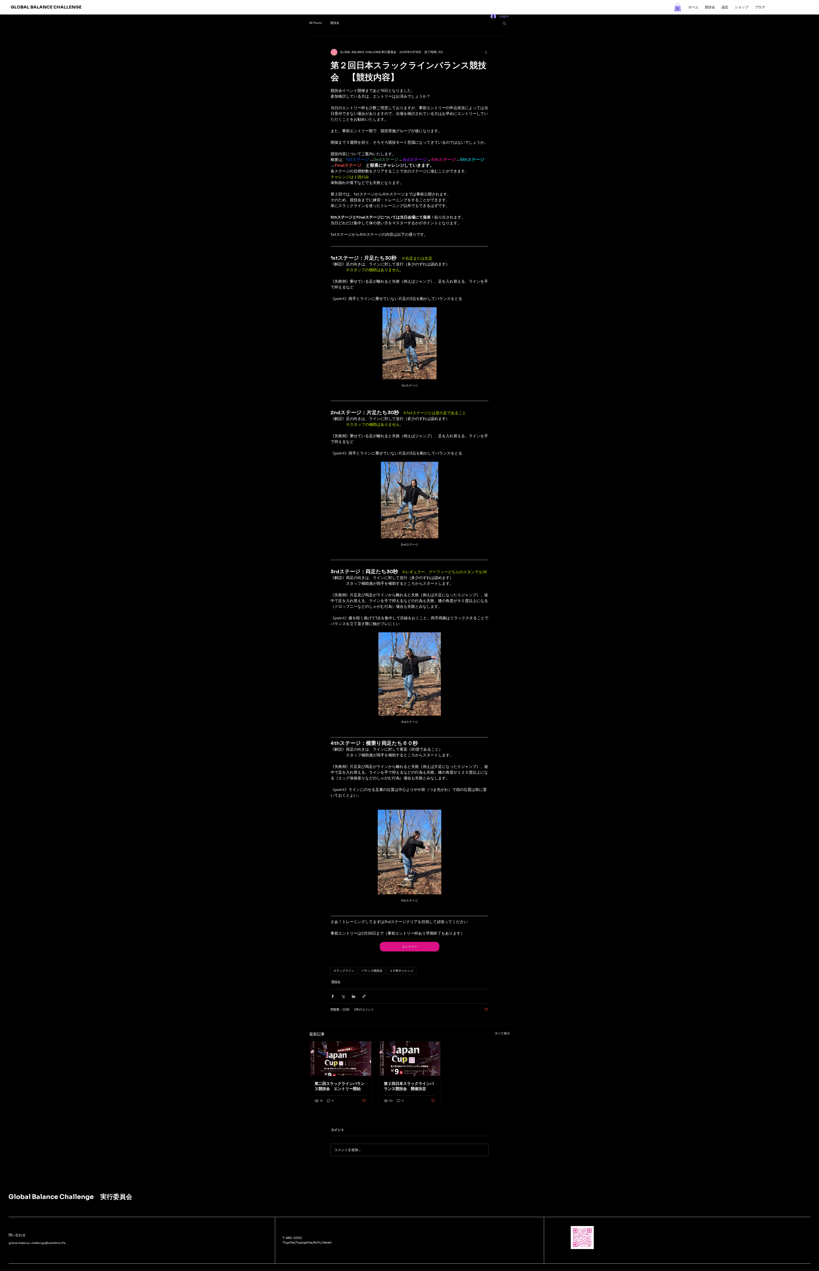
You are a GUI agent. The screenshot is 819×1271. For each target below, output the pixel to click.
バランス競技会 (372, 971)
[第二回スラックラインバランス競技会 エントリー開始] (340, 1058)
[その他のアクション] (485, 52)
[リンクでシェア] (364, 996)
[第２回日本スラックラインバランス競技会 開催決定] (409, 1058)
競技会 (334, 23)
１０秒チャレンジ (402, 971)
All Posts (315, 23)
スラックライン (343, 971)
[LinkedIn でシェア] (353, 996)
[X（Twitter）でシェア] (343, 996)
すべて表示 (502, 1033)
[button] (677, 7)
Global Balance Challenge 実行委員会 (70, 1197)
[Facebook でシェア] (333, 996)
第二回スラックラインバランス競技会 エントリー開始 (339, 1086)
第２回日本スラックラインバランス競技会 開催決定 (409, 1086)
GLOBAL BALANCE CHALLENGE (46, 7)
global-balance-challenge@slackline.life (37, 1243)
